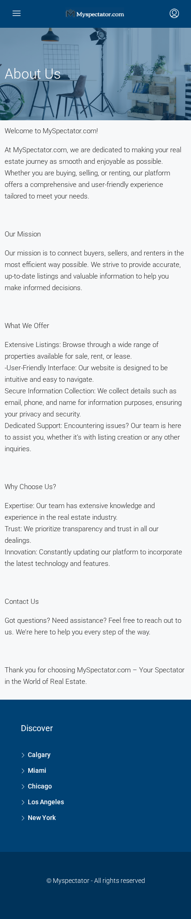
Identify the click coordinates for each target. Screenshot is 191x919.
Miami (37, 770)
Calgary (39, 754)
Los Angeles (46, 802)
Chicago (40, 786)
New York (42, 817)
